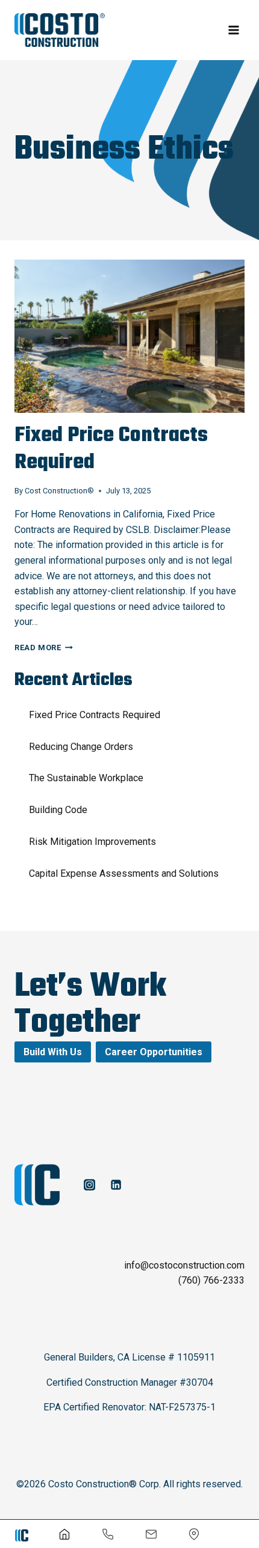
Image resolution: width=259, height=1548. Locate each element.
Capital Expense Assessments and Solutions (124, 873)
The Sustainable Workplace (86, 778)
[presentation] (129, 336)
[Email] (151, 1534)
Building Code (58, 809)
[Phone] (108, 1534)
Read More (43, 647)
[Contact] (194, 1534)
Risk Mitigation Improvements (92, 841)
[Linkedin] (115, 1184)
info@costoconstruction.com (184, 1265)
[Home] (64, 1534)
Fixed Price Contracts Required (111, 449)
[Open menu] (233, 29)
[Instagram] (89, 1184)
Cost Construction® (59, 490)
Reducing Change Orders (81, 746)
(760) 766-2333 (211, 1280)
